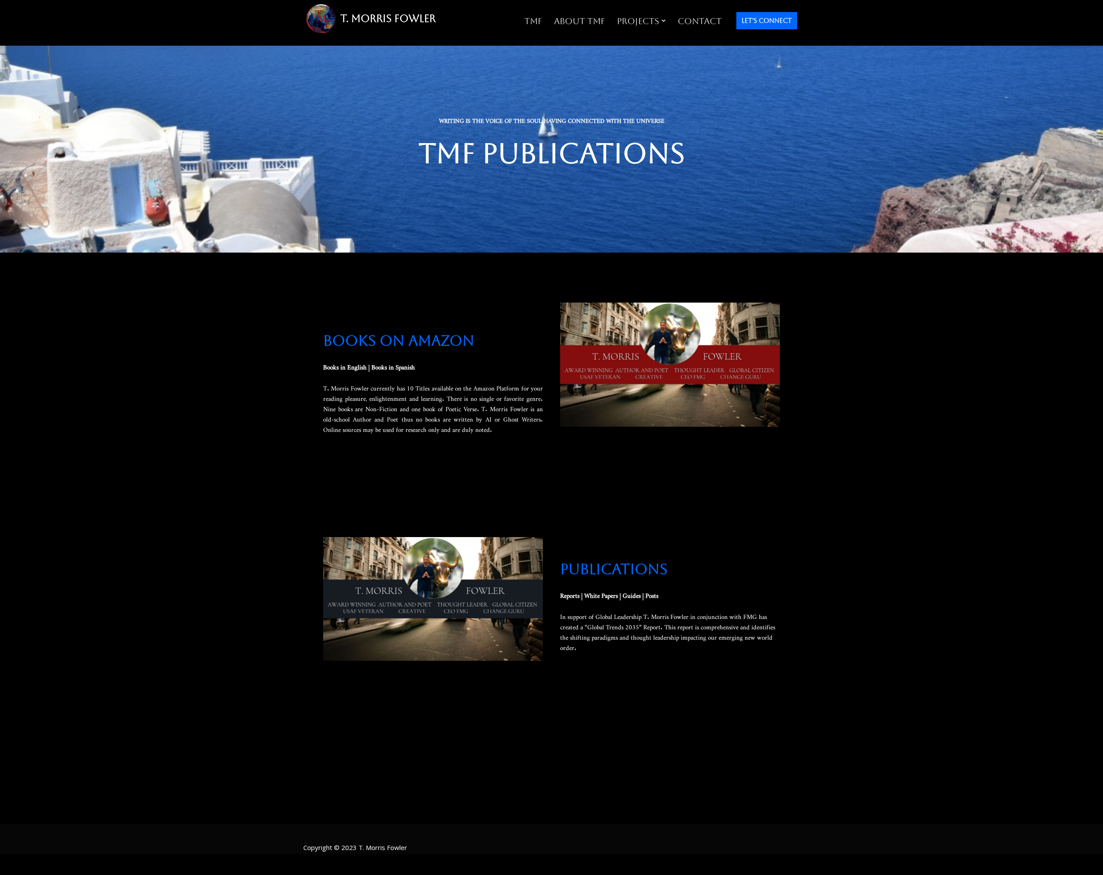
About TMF (579, 21)
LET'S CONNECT (767, 20)
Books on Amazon (398, 340)
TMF (533, 21)
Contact (700, 21)
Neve (314, 864)
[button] (663, 21)
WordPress (388, 864)
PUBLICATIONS (613, 569)
